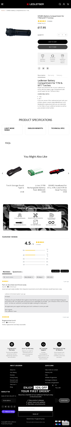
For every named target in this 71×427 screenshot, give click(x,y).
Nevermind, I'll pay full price (35, 419)
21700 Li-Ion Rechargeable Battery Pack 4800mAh (36, 187)
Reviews (12, 375)
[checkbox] (50, 277)
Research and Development (14, 381)
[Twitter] (43, 68)
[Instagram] (11, 406)
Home (3, 10)
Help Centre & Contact (51, 370)
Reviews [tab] (7, 272)
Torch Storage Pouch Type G (15, 186)
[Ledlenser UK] (35, 4)
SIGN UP (35, 414)
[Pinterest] (47, 68)
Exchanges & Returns (51, 380)
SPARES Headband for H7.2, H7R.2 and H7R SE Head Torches (57, 187)
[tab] (17, 272)
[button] (2, 4)
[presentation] (2, 173)
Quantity (41, 35)
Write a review (64, 271)
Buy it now (52, 47)
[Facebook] (39, 68)
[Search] (60, 4)
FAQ (46, 375)
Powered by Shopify (6, 424)
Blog (11, 387)
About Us (12, 370)
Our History (13, 372)
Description (41, 75)
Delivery (59, 75)
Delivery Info (48, 372)
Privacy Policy (14, 377)
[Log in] (64, 4)
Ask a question (55, 271)
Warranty (51, 75)
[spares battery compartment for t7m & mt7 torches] (18, 32)
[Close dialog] (52, 385)
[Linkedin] (8, 406)
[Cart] (68, 4)
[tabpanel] (35, 302)
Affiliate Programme (51, 377)
